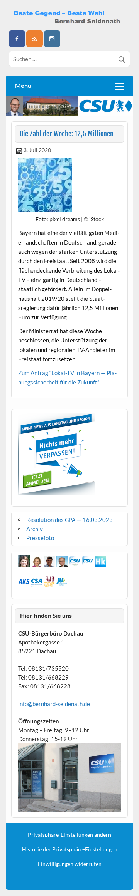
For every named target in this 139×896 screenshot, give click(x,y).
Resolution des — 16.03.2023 (69, 519)
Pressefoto (40, 537)
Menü (23, 85)
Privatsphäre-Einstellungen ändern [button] (69, 834)
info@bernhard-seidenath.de (54, 703)
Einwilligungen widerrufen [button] (70, 864)
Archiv (34, 528)
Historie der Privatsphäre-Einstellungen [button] (69, 849)
